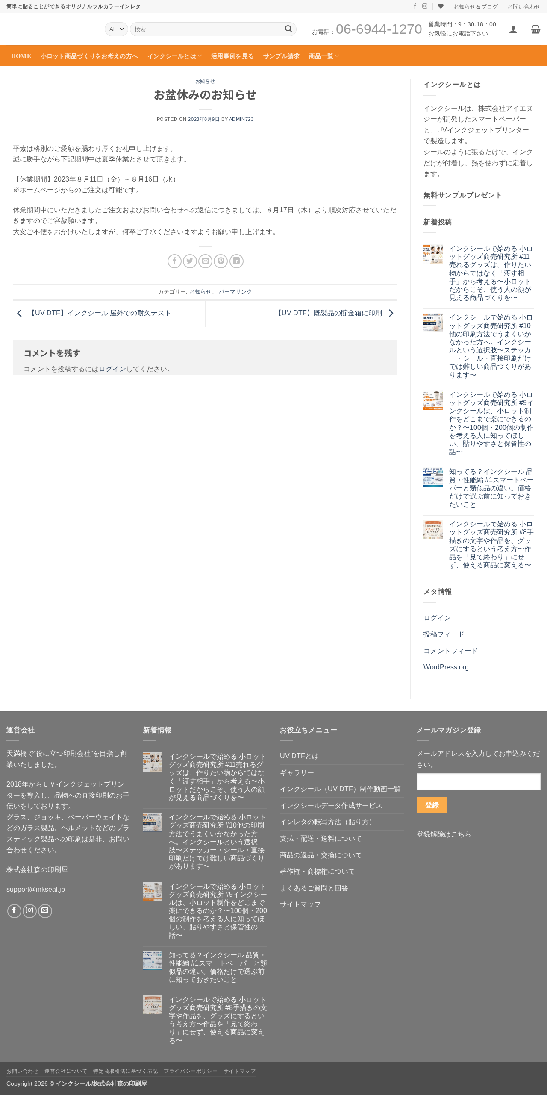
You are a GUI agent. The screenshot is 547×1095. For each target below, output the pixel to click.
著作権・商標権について (317, 871)
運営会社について (66, 1071)
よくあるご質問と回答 (314, 888)
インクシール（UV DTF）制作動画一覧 (340, 789)
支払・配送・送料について (321, 838)
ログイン (112, 369)
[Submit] (288, 29)
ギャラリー (297, 772)
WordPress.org (446, 667)
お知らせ (205, 81)
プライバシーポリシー (191, 1071)
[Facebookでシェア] (175, 261)
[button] (513, 29)
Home (21, 55)
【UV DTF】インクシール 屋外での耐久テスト (98, 313)
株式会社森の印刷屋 (37, 869)
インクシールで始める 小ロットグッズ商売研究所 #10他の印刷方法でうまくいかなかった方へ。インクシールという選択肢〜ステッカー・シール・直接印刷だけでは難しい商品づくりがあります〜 (491, 346)
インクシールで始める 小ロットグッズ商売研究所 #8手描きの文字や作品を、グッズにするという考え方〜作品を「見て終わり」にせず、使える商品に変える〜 (491, 544)
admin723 (241, 119)
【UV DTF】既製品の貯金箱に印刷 (329, 313)
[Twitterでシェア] (190, 261)
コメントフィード (450, 651)
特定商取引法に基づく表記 (125, 1071)
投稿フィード (444, 634)
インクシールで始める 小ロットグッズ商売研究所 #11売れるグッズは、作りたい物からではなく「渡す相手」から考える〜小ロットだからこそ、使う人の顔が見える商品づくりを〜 (491, 273)
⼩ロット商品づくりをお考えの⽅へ (89, 55)
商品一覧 (321, 55)
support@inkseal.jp (35, 889)
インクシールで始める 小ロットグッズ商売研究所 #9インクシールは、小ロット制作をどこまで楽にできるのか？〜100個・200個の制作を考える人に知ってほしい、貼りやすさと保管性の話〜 (491, 423)
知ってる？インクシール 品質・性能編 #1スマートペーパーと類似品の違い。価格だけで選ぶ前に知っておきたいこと (491, 488)
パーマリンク (235, 291)
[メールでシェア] (205, 261)
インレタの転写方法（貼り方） (328, 821)
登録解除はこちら (444, 834)
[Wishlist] (441, 6)
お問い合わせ (524, 6)
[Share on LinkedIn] (236, 261)
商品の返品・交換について (321, 855)
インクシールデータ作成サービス (331, 805)
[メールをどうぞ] (45, 911)
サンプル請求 (281, 55)
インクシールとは (171, 55)
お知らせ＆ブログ (475, 6)
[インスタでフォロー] (424, 6)
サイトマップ (300, 904)
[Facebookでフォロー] (415, 6)
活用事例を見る (232, 55)
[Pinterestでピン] (221, 261)
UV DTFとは (299, 756)
